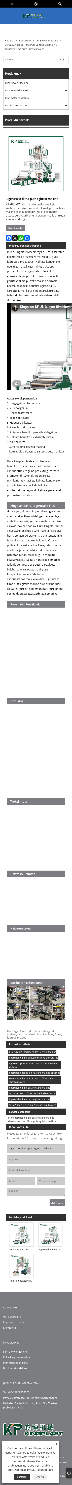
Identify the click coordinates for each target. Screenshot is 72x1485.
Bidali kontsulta (15, 228)
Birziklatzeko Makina (16, 105)
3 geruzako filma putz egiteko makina (29, 1087)
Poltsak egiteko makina (18, 90)
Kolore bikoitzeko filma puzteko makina (22, 1280)
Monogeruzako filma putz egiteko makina (31, 1117)
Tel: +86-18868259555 (16, 1392)
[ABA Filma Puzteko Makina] (21, 1234)
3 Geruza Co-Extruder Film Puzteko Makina (32, 1051)
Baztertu (22, 1476)
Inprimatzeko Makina (17, 98)
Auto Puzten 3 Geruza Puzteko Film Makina (32, 1105)
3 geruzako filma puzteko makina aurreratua (33, 1057)
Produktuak (24, 40)
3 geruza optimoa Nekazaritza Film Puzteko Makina (33, 1065)
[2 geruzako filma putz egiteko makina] (50, 1234)
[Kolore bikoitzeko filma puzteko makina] (21, 1265)
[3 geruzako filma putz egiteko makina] (36, 163)
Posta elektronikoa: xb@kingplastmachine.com (30, 1397)
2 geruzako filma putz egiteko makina (51, 1249)
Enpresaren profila (13, 1322)
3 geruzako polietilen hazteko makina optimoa (34, 1072)
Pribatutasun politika (40, 1470)
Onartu (40, 1476)
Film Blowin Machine (46, 40)
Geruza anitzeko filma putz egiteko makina (29, 44)
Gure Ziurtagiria (12, 1316)
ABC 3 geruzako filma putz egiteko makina (32, 1093)
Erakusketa (9, 1327)
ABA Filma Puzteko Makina (22, 1249)
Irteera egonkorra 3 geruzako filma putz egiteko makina (31, 1080)
